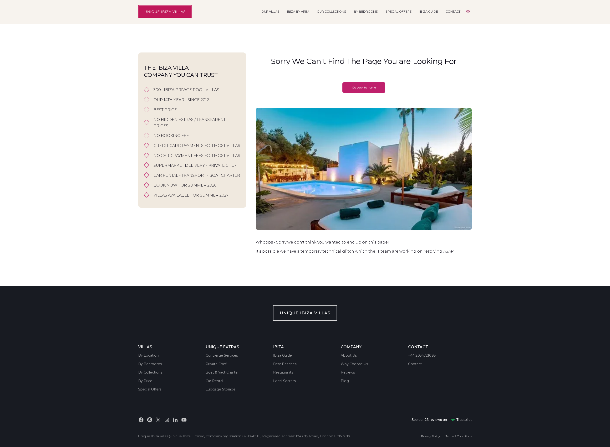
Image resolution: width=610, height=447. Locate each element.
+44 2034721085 (422, 355)
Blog (345, 381)
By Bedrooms (150, 364)
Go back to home (364, 87)
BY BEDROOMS (366, 11)
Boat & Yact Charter (222, 372)
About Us (349, 355)
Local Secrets (284, 381)
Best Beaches (284, 364)
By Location (148, 355)
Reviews (348, 372)
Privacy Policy (430, 436)
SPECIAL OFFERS (399, 11)
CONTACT (453, 11)
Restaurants (283, 372)
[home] (165, 11)
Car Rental (214, 381)
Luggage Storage (220, 389)
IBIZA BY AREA (298, 11)
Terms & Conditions (459, 436)
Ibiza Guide (282, 355)
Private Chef (216, 364)
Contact (415, 364)
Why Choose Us (354, 364)
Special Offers (149, 389)
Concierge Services (222, 355)
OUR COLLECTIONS (331, 11)
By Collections (150, 372)
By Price (145, 381)
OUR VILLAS (270, 11)
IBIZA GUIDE (428, 11)
